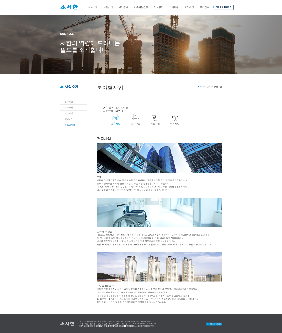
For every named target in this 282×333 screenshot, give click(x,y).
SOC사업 (69, 119)
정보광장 (158, 7)
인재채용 (174, 7)
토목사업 (69, 107)
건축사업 (69, 102)
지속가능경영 (141, 7)
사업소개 (108, 7)
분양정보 (123, 7)
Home (201, 87)
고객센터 (189, 7)
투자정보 (204, 7)
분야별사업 (70, 125)
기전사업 (69, 113)
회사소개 (93, 7)
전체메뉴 (214, 12)
